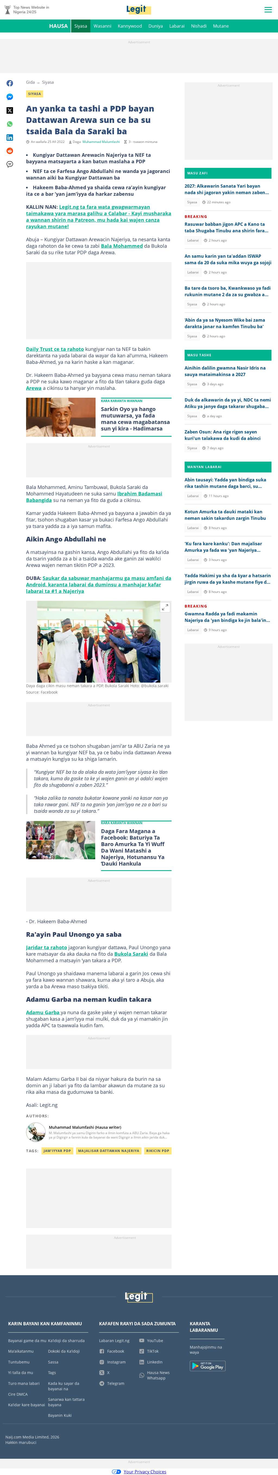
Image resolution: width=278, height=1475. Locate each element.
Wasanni (102, 26)
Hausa (58, 26)
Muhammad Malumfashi (101, 141)
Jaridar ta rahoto (46, 947)
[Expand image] (165, 607)
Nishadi (199, 26)
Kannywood (130, 26)
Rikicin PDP (157, 1150)
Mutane (221, 26)
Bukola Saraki (131, 954)
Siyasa (80, 26)
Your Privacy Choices (145, 1472)
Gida (30, 82)
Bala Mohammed (122, 246)
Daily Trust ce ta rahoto (55, 349)
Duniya (156, 26)
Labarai (177, 26)
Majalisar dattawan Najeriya (108, 1150)
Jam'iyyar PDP (57, 1150)
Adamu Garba (43, 1012)
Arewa (34, 388)
